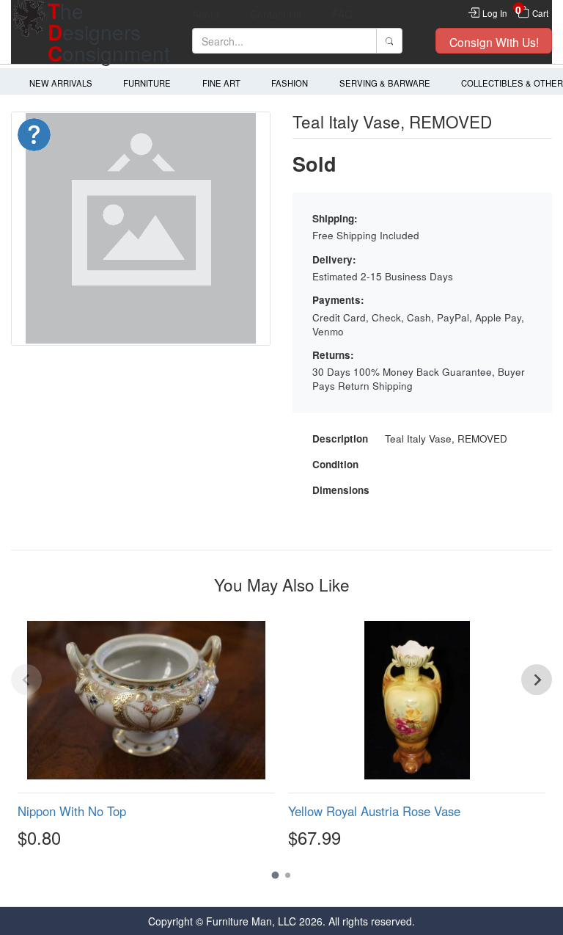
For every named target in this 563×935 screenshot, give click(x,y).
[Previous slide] (26, 679)
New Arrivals (60, 83)
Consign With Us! (494, 42)
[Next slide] (536, 679)
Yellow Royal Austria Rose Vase (374, 811)
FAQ (342, 14)
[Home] (29, 32)
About (205, 14)
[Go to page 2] (287, 875)
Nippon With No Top (72, 811)
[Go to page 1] (275, 874)
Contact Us (275, 14)
